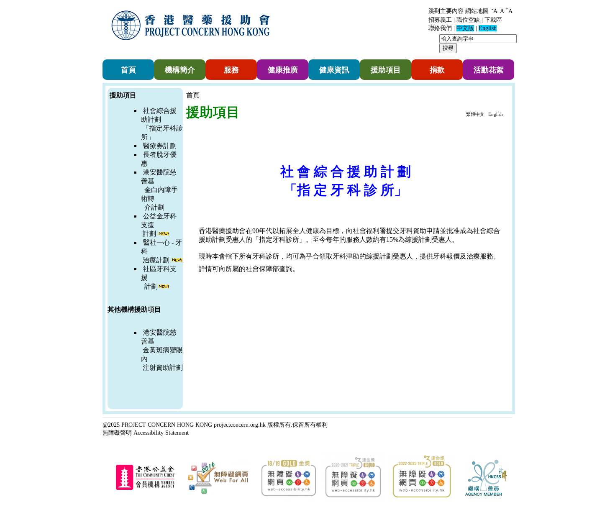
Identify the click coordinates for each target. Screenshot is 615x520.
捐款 (437, 70)
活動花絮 (489, 70)
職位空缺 (468, 20)
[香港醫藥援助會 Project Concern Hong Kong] (192, 45)
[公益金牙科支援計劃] (170, 260)
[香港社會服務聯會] (486, 494)
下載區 (493, 20)
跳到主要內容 (446, 11)
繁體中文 (475, 114)
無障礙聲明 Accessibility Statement (145, 432)
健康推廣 (283, 70)
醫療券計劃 (160, 145)
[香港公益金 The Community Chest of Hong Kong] (145, 488)
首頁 (128, 70)
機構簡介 (180, 70)
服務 (231, 70)
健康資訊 (334, 70)
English (495, 114)
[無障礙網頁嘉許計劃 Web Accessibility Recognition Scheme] (218, 494)
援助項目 (386, 70)
